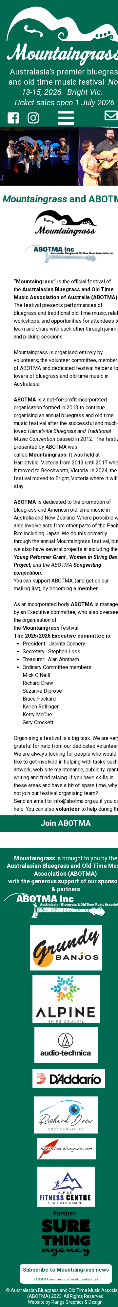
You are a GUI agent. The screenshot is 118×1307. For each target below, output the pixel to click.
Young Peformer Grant (40, 557)
